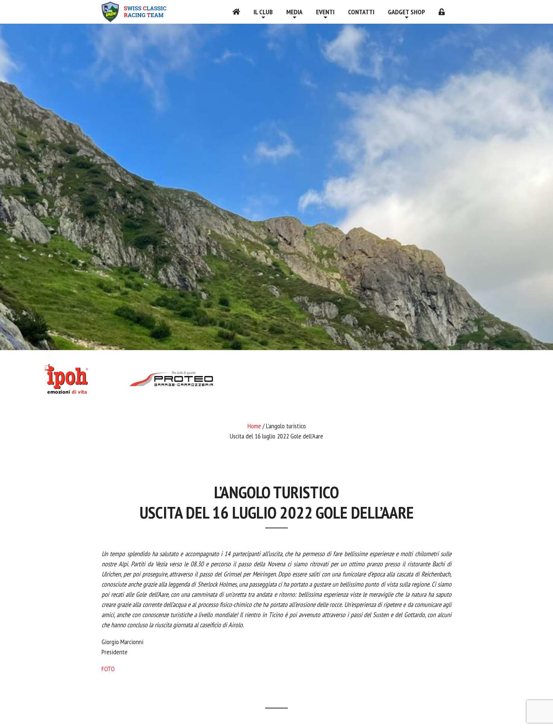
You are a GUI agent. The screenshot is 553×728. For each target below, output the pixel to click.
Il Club (263, 12)
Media (294, 12)
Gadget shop (406, 12)
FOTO (108, 668)
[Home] (236, 11)
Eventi (325, 12)
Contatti (361, 12)
